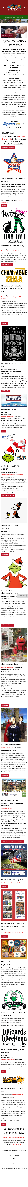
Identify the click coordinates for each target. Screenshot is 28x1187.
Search (14, 1163)
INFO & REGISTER (6, 264)
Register (4, 323)
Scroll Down (21, 595)
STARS (4, 205)
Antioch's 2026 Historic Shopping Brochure (12, 932)
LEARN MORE (5, 390)
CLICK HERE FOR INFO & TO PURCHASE (12, 841)
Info (3, 431)
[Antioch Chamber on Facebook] (14, 1158)
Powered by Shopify (22, 1168)
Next (26, 32)
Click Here (4, 886)
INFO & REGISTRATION (8, 495)
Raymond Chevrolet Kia (8, 147)
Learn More (5, 554)
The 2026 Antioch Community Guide (10, 882)
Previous (2, 32)
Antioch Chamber (13, 1168)
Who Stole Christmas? (7, 625)
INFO (3, 1124)
